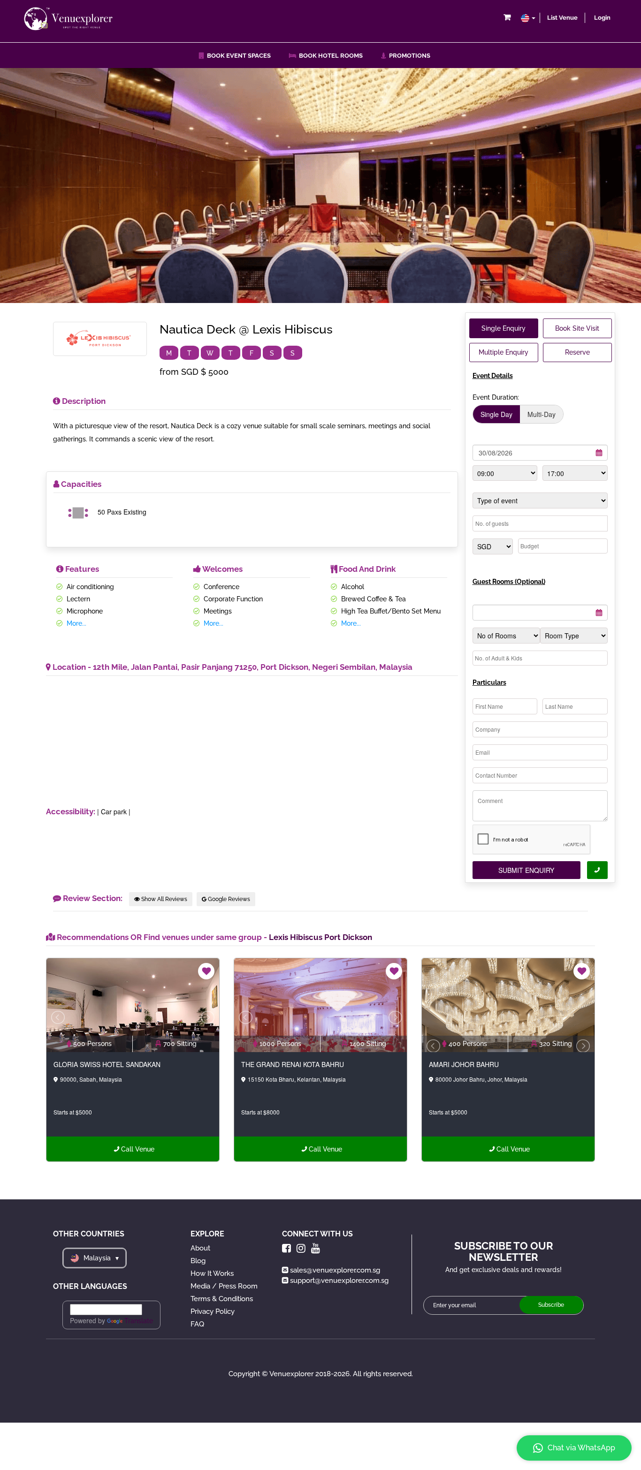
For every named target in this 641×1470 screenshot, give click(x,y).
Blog (198, 1261)
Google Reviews (228, 899)
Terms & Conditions (222, 1299)
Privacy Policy (213, 1311)
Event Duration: (496, 397)
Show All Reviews (163, 899)
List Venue (562, 17)
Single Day (496, 414)
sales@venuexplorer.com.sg (335, 1270)
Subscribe (551, 1305)
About (200, 1248)
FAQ (197, 1324)
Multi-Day (541, 414)
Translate (138, 1321)
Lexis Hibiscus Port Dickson (320, 937)
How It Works (212, 1273)
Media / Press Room (224, 1286)
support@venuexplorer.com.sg (339, 1280)
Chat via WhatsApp (581, 1447)
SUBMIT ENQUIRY (526, 870)
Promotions (408, 55)
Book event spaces (237, 55)
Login (602, 17)
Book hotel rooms (329, 55)
